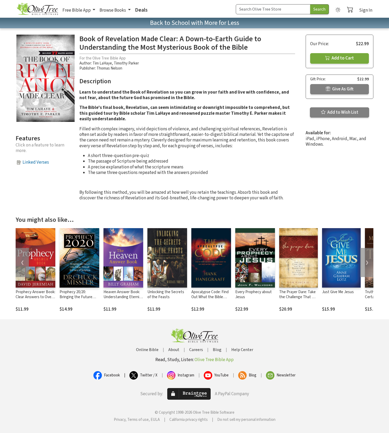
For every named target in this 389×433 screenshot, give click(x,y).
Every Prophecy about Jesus (253, 294)
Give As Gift (342, 89)
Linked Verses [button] (35, 162)
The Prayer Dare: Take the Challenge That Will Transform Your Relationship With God (298, 299)
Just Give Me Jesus (338, 292)
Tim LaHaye (102, 63)
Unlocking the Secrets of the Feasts (165, 294)
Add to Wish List (342, 112)
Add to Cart (342, 58)
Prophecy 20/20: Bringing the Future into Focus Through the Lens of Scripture (79, 299)
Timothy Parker (126, 63)
